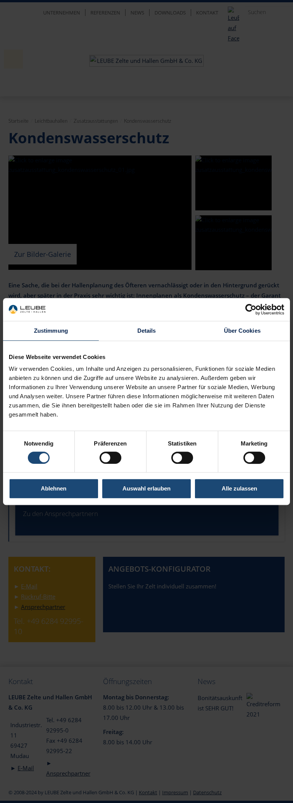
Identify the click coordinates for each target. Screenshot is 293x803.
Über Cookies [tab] (242, 330)
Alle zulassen (239, 488)
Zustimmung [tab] (51, 330)
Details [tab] (146, 330)
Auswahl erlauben (146, 488)
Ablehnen (53, 488)
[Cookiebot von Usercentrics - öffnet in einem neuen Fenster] (250, 309)
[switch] (110, 458)
